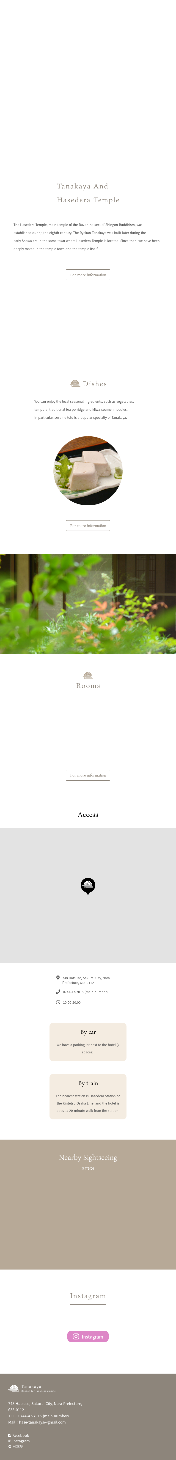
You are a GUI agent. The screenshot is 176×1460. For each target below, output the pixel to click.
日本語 (17, 1446)
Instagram (92, 1336)
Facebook (20, 1435)
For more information (88, 275)
